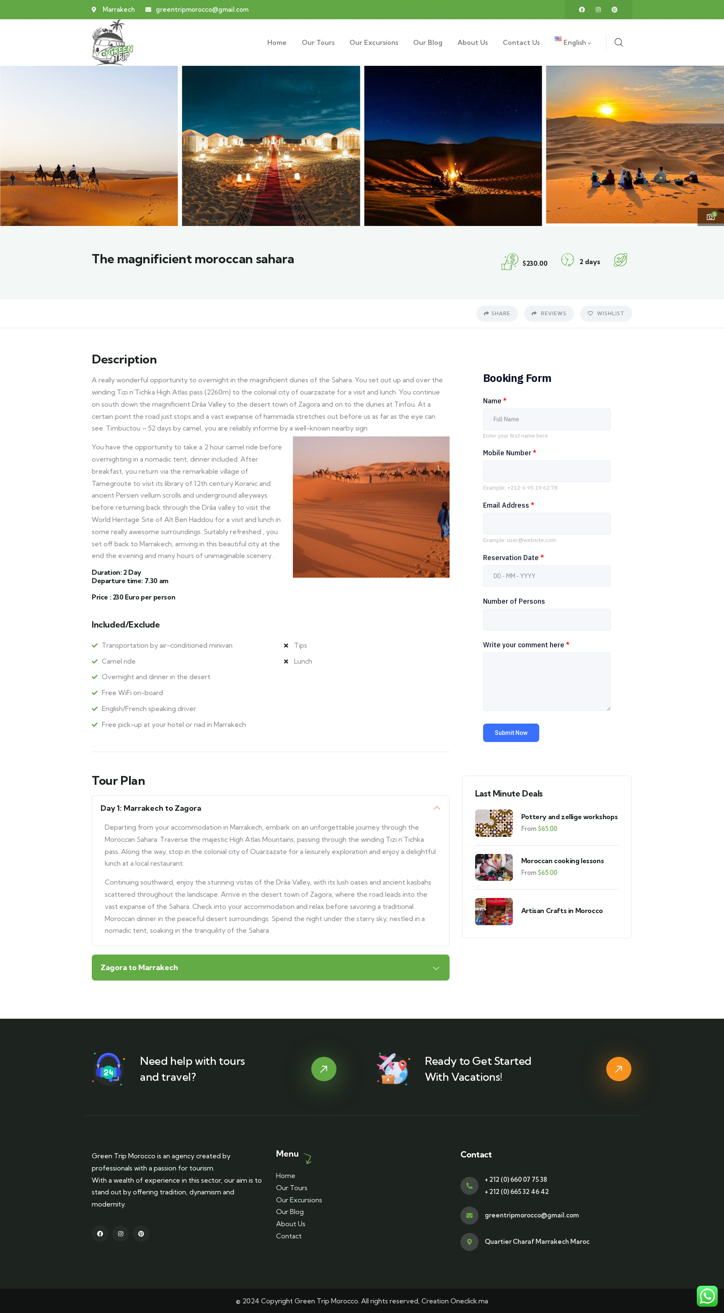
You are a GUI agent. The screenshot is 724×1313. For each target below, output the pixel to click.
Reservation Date (513, 557)
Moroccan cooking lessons (562, 860)
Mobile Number (509, 453)
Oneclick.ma (469, 1301)
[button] (710, 144)
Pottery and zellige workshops (569, 816)
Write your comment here (526, 645)
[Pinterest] (615, 10)
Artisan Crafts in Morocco (562, 910)
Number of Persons (514, 601)
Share (500, 313)
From (528, 829)
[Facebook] (582, 10)
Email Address (508, 505)
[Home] (113, 42)
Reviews (552, 313)
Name (495, 401)
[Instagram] (598, 10)
